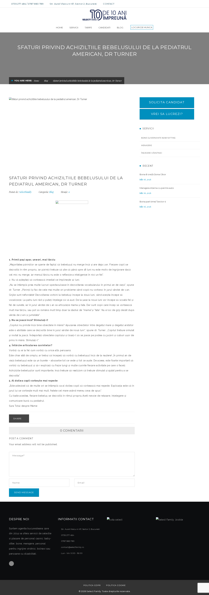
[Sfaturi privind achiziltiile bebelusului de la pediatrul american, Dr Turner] (72, 132)
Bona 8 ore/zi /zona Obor (153, 174)
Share (17, 418)
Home (36, 80)
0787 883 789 (35, 3)
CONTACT (108, 3)
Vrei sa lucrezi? (167, 114)
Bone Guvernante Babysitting (158, 138)
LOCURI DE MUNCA (141, 27)
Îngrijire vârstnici (151, 153)
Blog (46, 80)
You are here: (23, 80)
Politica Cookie (116, 585)
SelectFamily (25, 192)
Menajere (146, 145)
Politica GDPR (92, 585)
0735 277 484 (18, 3)
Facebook (11, 563)
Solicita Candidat (167, 102)
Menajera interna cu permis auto (157, 188)
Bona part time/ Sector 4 (153, 201)
